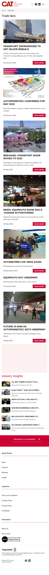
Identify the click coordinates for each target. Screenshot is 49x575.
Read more (40, 63)
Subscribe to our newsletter (24, 439)
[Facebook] (36, 4)
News (4, 462)
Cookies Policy (7, 500)
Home (4, 10)
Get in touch (6, 534)
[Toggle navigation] (32, 4)
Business (5, 472)
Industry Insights (12, 376)
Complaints (6, 511)
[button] (43, 4)
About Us (5, 528)
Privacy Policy (7, 506)
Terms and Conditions (9, 495)
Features (5, 467)
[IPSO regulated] (24, 539)
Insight (4, 477)
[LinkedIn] (39, 4)
